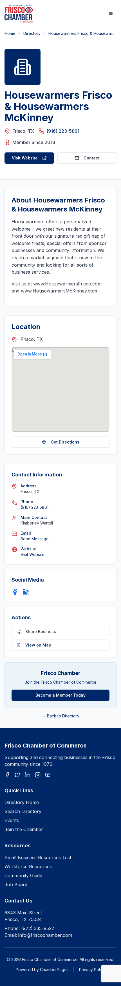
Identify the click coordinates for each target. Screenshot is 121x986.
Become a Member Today (60, 695)
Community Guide (23, 875)
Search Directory (23, 811)
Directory (32, 33)
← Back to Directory (60, 715)
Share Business (40, 631)
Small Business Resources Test (38, 857)
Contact (92, 158)
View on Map (38, 645)
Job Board (16, 884)
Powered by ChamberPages (42, 969)
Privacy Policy (92, 969)
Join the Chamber (24, 829)
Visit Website (25, 158)
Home (10, 33)
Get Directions (65, 442)
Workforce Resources (28, 866)
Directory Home (22, 802)
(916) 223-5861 (62, 131)
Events (12, 820)
